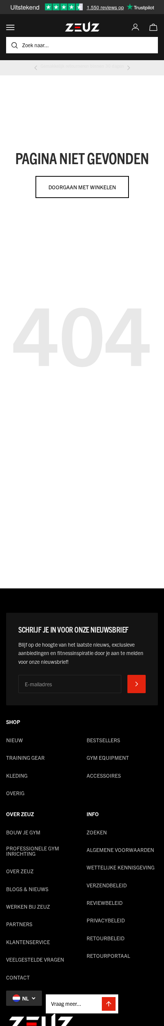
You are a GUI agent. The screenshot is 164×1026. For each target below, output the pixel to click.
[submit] (136, 684)
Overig (15, 793)
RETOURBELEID (105, 938)
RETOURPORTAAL (108, 955)
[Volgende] (128, 67)
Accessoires (104, 775)
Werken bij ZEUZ (28, 906)
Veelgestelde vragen (35, 959)
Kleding (16, 775)
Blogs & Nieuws (27, 889)
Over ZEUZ (20, 871)
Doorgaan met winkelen (82, 187)
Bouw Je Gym (23, 832)
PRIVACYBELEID (106, 920)
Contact (18, 977)
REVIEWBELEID (104, 902)
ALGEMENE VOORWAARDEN (120, 849)
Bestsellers (103, 740)
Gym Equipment (108, 757)
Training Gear (25, 757)
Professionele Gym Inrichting (32, 850)
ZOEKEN (97, 832)
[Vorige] (35, 67)
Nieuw (14, 740)
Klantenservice (28, 941)
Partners (19, 924)
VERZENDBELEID (107, 885)
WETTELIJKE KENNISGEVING (120, 867)
